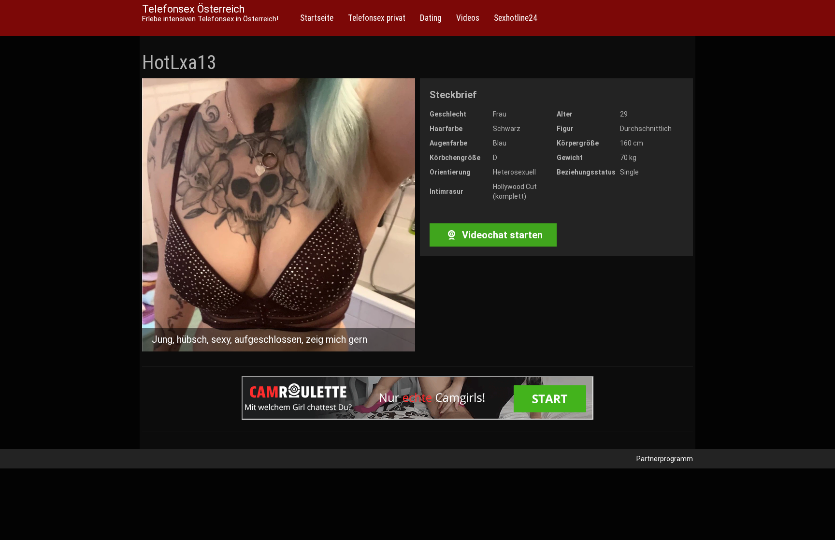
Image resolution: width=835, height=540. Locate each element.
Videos (467, 18)
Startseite (316, 18)
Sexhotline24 (515, 18)
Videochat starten (501, 235)
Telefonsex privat (376, 18)
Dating (431, 18)
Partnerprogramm (664, 459)
